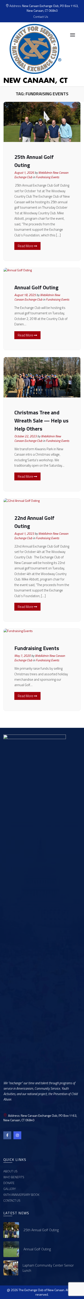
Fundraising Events (47, 177)
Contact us (11, 1200)
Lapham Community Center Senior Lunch (48, 1268)
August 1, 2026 (24, 172)
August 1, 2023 (24, 533)
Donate (9, 1182)
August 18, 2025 (25, 294)
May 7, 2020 (22, 655)
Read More (26, 246)
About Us (10, 1171)
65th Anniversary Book (21, 1194)
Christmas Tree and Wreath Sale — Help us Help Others (41, 420)
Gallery (9, 1188)
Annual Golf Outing (36, 287)
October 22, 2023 (25, 436)
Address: (43, 8)
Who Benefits (13, 1177)
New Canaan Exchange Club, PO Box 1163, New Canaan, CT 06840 (50, 8)
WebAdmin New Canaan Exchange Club (37, 297)
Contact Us (40, 16)
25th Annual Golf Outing (41, 1230)
